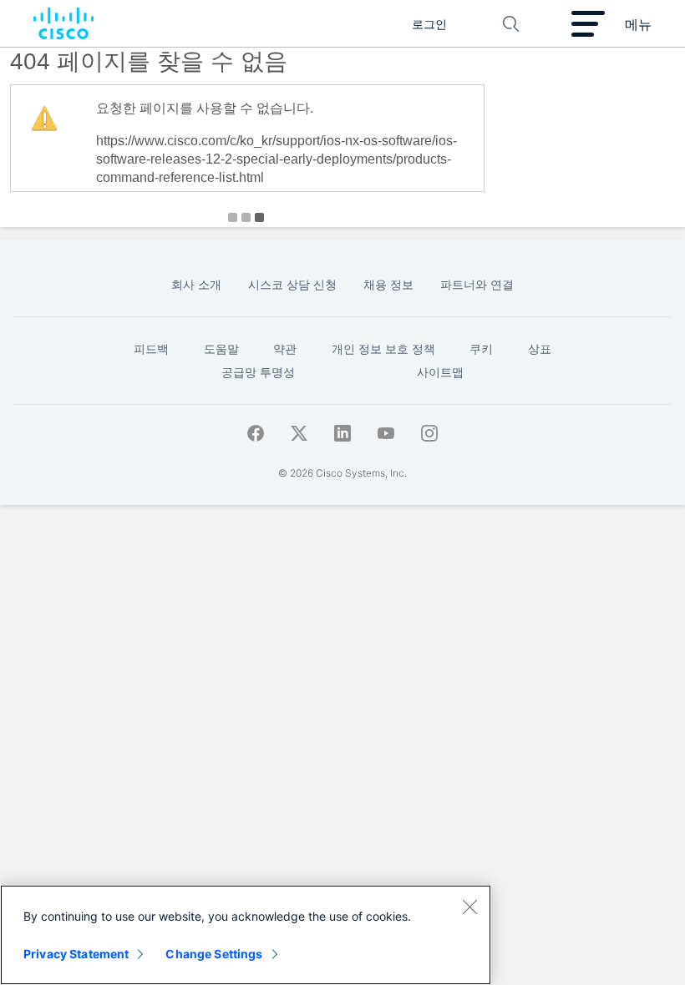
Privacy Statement (76, 954)
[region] (245, 935)
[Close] (469, 906)
